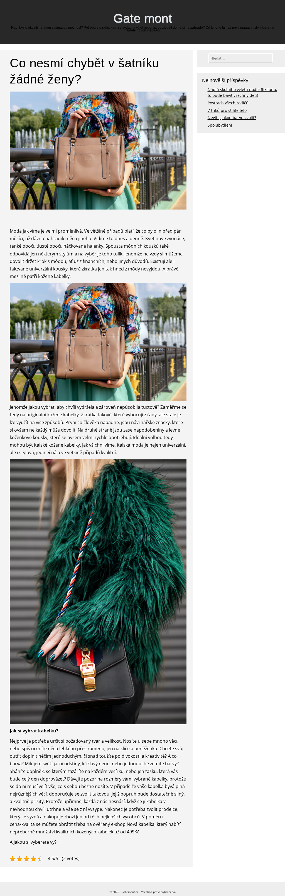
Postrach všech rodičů (228, 102)
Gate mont (142, 18)
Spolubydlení (220, 125)
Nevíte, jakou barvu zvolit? (232, 117)
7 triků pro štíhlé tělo (227, 110)
